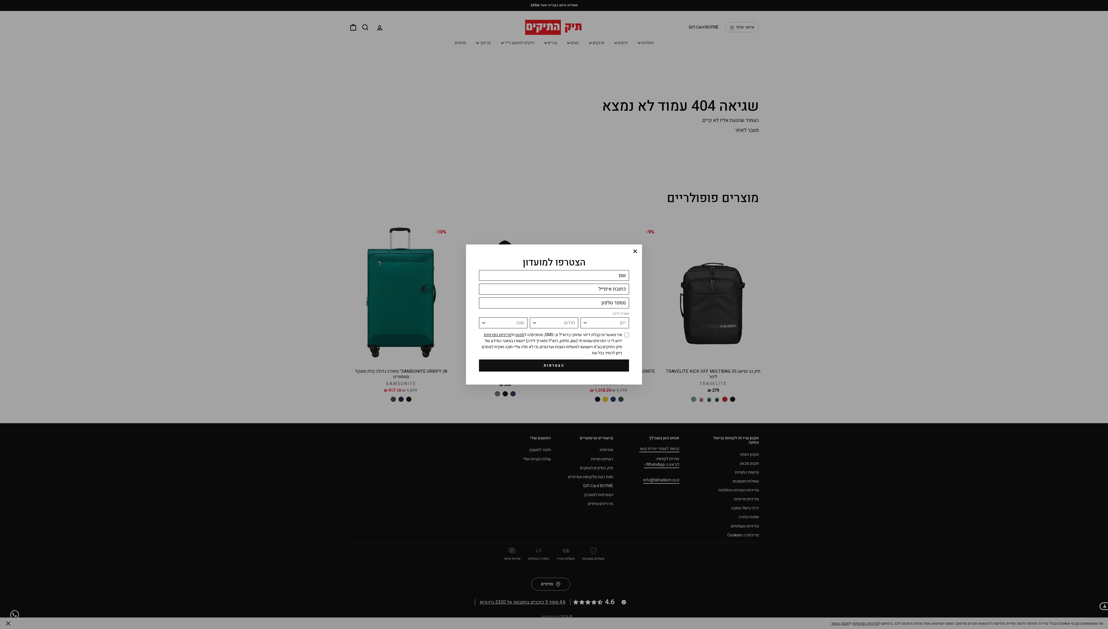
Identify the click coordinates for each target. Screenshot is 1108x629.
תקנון (519, 335)
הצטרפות (554, 365)
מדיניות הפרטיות (497, 335)
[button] (1103, 606)
